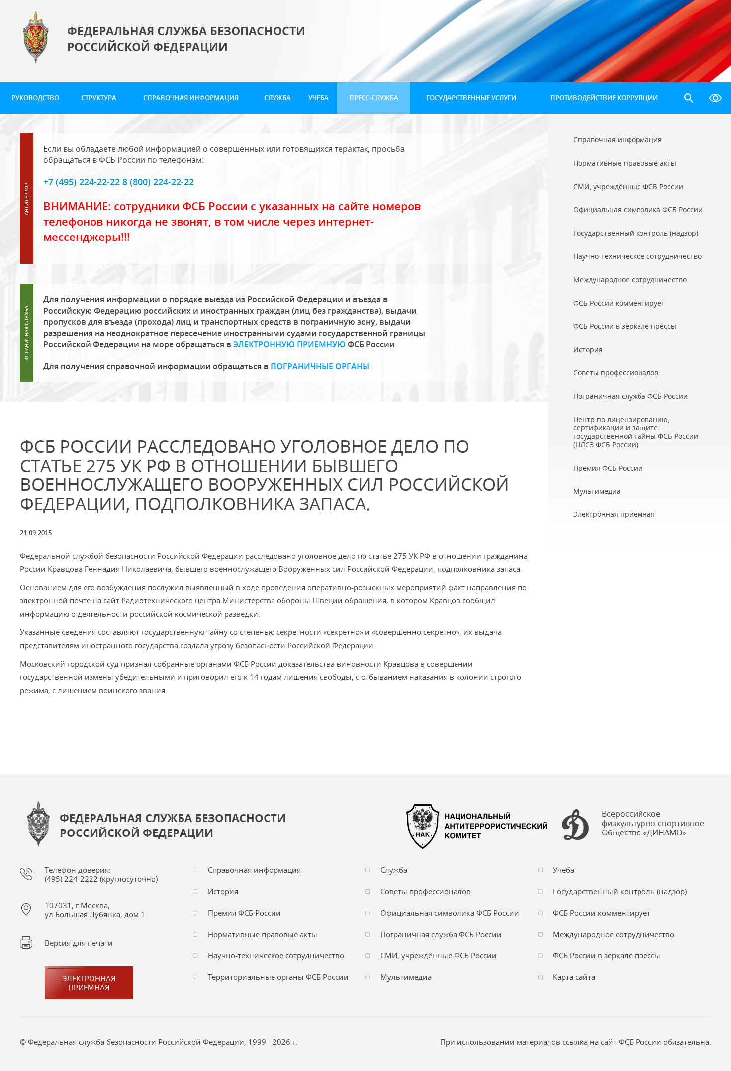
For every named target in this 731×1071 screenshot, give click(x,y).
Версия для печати (79, 943)
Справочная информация (190, 97)
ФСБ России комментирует (601, 913)
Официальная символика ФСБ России (449, 913)
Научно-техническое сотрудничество (276, 955)
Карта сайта (574, 977)
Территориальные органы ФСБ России (278, 977)
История (223, 891)
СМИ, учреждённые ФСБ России (438, 955)
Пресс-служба (373, 97)
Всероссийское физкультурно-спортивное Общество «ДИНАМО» (653, 823)
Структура (98, 97)
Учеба (318, 97)
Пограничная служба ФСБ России (441, 934)
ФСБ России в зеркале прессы (606, 955)
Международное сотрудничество (613, 934)
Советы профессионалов (425, 891)
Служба (277, 97)
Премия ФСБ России (244, 913)
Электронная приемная (89, 982)
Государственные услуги (471, 97)
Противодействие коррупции (604, 97)
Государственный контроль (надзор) (620, 891)
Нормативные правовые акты (262, 934)
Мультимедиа (406, 977)
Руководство (35, 97)
